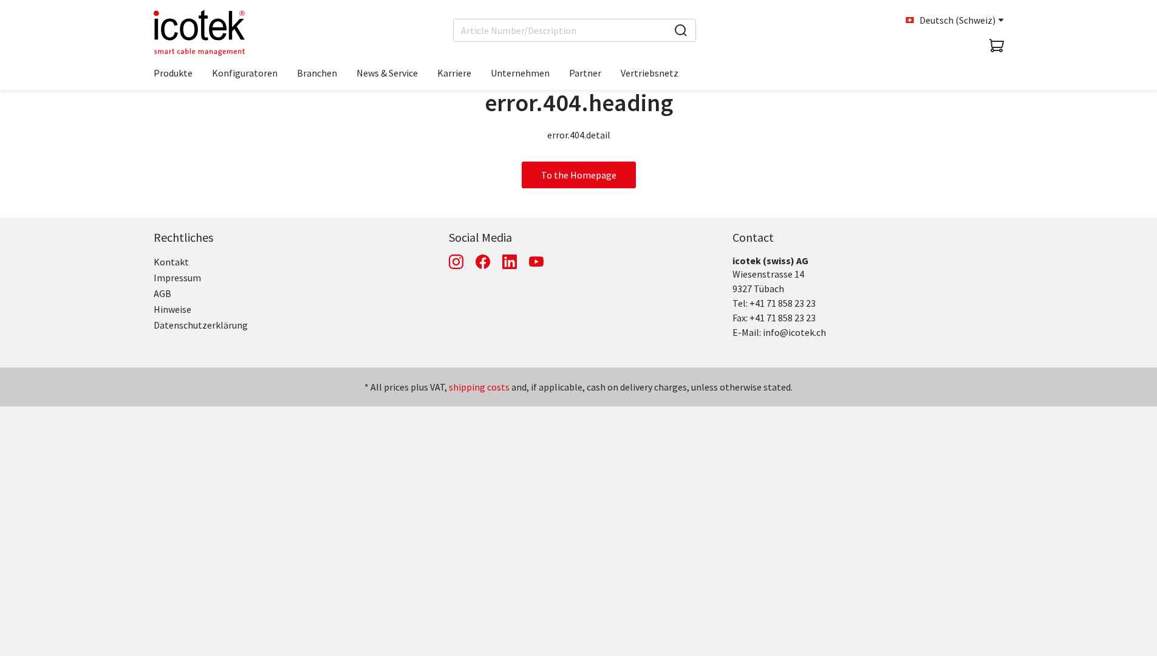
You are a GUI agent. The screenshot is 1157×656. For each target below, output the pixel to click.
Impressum (177, 278)
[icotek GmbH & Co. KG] (199, 32)
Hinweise (172, 309)
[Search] (681, 30)
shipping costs (479, 387)
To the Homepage (578, 175)
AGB (162, 293)
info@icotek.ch (794, 332)
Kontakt (171, 262)
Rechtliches (183, 237)
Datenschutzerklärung (201, 325)
